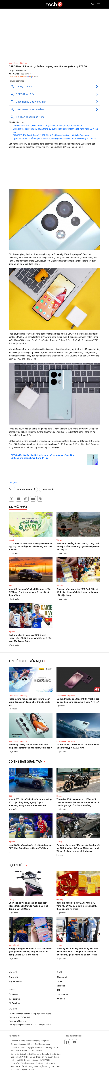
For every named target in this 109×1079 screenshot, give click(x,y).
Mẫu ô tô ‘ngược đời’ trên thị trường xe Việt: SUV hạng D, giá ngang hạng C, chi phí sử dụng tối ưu (30, 592)
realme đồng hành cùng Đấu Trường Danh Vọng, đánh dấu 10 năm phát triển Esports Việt (29, 702)
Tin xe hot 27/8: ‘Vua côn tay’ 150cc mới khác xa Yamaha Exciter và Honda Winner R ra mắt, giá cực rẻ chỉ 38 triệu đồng (77, 802)
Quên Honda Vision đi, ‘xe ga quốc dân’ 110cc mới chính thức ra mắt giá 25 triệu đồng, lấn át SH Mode (28, 906)
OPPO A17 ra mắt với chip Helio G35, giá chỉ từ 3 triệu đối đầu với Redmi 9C (48, 125)
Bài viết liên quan (16, 122)
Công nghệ (61, 977)
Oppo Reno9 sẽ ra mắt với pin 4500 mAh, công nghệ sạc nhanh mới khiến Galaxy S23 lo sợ (54, 138)
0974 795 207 (31, 1025)
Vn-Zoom (60, 999)
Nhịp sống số (14, 945)
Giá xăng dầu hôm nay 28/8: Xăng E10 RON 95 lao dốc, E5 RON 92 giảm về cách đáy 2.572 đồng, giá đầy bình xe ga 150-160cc (77, 951)
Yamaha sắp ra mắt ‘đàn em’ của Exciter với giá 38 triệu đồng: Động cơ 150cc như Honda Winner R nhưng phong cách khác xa (78, 848)
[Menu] (98, 4)
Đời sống (59, 586)
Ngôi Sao (60, 986)
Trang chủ (13, 977)
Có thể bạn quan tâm (26, 761)
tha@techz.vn (45, 1025)
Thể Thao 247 (63, 994)
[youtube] (33, 499)
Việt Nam (12, 632)
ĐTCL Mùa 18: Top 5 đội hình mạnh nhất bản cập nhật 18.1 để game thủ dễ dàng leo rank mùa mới (30, 546)
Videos (15, 994)
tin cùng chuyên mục (26, 661)
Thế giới (59, 540)
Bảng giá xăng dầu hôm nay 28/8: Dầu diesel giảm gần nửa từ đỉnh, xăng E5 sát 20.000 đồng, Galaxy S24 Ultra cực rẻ (30, 951)
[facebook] (18, 499)
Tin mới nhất (18, 506)
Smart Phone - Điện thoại (18, 63)
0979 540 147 (24, 1017)
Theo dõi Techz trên (18, 76)
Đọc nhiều (17, 865)
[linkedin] (40, 499)
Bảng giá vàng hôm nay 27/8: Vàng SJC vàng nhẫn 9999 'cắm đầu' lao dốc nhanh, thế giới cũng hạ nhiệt (76, 906)
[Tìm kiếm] (91, 4)
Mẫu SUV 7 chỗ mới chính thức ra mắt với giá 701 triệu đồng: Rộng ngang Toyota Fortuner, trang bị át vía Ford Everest (31, 802)
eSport (11, 540)
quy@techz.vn (20, 1021)
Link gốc (12, 482)
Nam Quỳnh (21, 71)
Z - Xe (59, 981)
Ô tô (10, 586)
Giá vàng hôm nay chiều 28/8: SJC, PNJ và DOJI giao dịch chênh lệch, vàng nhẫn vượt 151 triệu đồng (77, 592)
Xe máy (59, 796)
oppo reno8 (47, 489)
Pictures (16, 999)
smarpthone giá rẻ (25, 489)
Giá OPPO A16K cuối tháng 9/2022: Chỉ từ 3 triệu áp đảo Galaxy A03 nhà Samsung (51, 135)
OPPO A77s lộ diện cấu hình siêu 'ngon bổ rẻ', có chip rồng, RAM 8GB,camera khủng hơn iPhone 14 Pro (42, 456)
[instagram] (26, 499)
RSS (58, 990)
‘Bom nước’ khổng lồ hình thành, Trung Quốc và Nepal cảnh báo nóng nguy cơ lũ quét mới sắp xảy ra (78, 546)
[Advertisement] (54, 170)
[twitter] (11, 499)
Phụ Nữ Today (15, 981)
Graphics (16, 1003)
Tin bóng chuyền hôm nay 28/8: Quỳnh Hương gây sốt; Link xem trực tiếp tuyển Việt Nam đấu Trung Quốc (30, 638)
